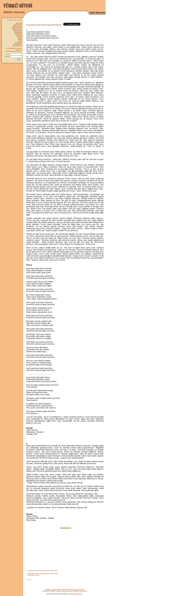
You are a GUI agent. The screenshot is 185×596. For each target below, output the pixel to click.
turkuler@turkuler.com (75, 594)
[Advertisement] (74, 5)
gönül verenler (17, 29)
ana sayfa (19, 23)
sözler (59, 589)
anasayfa (48, 589)
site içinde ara (17, 45)
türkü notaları (17, 26)
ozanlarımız (18, 32)
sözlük (20, 39)
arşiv (20, 41)
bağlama (64, 589)
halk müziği (18, 33)
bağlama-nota (17, 30)
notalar (54, 589)
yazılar (20, 38)
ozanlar (52, 591)
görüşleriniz (18, 44)
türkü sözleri (18, 24)
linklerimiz (18, 42)
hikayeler (71, 589)
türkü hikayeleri (17, 27)
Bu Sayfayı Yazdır (34, 575)
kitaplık (19, 36)
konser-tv (19, 35)
